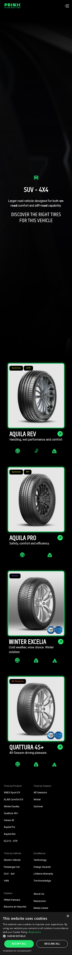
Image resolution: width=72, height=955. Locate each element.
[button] (66, 5)
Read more (35, 932)
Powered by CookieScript (17, 950)
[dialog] (36, 933)
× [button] (67, 916)
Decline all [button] (52, 943)
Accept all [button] (19, 943)
